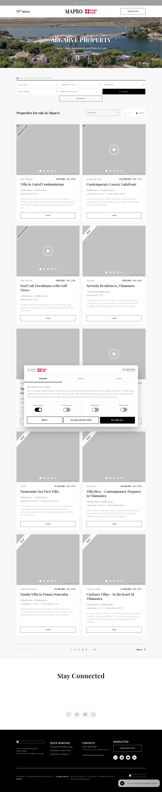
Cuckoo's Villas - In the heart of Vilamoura (110, 596)
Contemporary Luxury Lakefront (111, 184)
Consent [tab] (43, 378)
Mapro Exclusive (69, 91)
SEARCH (125, 91)
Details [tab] (81, 378)
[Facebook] (76, 714)
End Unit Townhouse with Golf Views (44, 287)
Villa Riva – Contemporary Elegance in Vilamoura (114, 493)
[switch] (66, 410)
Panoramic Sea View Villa (40, 491)
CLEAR (82, 98)
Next (139, 649)
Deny (45, 420)
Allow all (117, 420)
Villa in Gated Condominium (42, 184)
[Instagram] (68, 714)
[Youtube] (85, 714)
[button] (40, 171)
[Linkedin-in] (93, 714)
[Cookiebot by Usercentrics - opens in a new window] (124, 370)
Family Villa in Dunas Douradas (44, 594)
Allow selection (81, 420)
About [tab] (119, 378)
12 (94, 649)
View (48, 215)
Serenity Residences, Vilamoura (111, 285)
